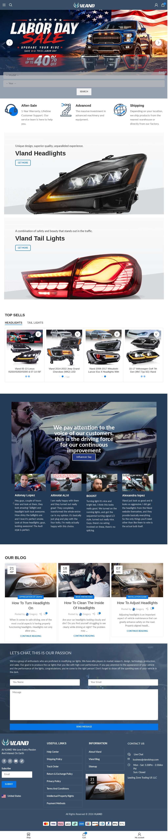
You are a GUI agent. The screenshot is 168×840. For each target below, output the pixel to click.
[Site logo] (83, 5)
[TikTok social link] (20, 761)
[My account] (154, 5)
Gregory (32, 614)
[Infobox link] (28, 114)
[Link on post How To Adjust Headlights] (136, 580)
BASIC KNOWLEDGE (82, 597)
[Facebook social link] (2, 761)
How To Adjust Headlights (136, 603)
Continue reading (29, 636)
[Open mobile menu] (4, 5)
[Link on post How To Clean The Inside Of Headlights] (83, 580)
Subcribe (5, 769)
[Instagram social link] (8, 761)
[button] (8, 42)
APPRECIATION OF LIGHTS (29, 597)
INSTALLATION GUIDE (136, 597)
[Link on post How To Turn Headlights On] (29, 580)
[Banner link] (82, 258)
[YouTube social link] (14, 761)
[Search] (10, 5)
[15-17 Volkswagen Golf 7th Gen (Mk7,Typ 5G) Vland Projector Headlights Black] (142, 348)
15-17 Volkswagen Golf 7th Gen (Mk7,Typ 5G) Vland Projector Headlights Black (142, 371)
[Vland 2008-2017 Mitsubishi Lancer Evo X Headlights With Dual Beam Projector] (102, 348)
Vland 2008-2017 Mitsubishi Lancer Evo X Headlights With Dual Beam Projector (102, 371)
